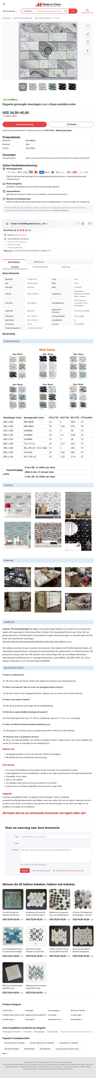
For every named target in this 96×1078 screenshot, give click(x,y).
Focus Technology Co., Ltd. (45, 1062)
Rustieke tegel (7, 1019)
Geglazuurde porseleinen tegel (36, 1015)
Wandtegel (29, 1019)
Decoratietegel (53, 1010)
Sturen (25, 870)
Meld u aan (8, 250)
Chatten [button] (73, 124)
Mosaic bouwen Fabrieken (14, 1043)
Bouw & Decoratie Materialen (22, 18)
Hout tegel (52, 1015)
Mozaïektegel (76, 1019)
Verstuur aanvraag (24, 124)
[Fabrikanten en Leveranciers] (48, 4)
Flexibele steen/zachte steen (13, 1015)
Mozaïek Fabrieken (11, 1049)
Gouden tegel (76, 1015)
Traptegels (29, 1010)
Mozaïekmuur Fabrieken (69, 1043)
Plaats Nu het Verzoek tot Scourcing (68, 870)
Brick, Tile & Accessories (43, 18)
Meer (4, 1053)
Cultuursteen (7, 1010)
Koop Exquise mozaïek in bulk (67, 1049)
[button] (85, 267)
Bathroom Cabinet (78, 1010)
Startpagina (6, 18)
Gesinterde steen (54, 1019)
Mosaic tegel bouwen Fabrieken (42, 1043)
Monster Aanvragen (64, 130)
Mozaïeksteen (45, 1049)
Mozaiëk (57, 18)
